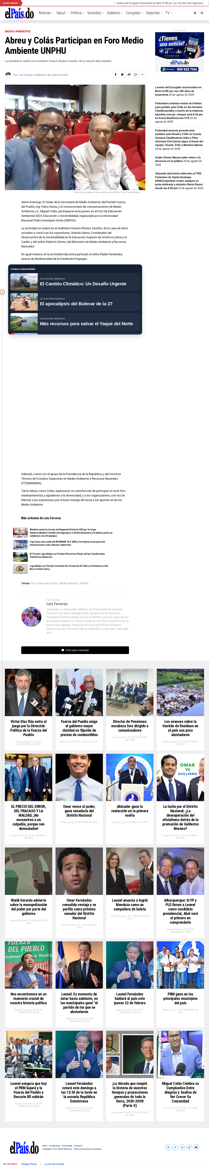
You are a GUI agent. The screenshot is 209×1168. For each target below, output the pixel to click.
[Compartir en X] (122, 74)
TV (167, 13)
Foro (33, 583)
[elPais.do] (179, 72)
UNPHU (84, 583)
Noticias (45, 13)
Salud (60, 13)
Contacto (78, 1146)
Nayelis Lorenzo (171, 835)
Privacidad (67, 1146)
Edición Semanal (170, 741)
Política (76, 13)
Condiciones (55, 1146)
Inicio (44, 1146)
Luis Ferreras (26, 75)
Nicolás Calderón (23, 1009)
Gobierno (113, 13)
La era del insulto (54, 1164)
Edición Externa (24, 741)
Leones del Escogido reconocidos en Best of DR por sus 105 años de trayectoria (178, 91)
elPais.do (65, 741)
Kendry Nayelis (119, 916)
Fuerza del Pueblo (48, 583)
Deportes (153, 13)
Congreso (133, 13)
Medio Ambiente (69, 583)
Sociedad (94, 13)
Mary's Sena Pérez (121, 1112)
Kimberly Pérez (69, 925)
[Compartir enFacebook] (116, 74)
